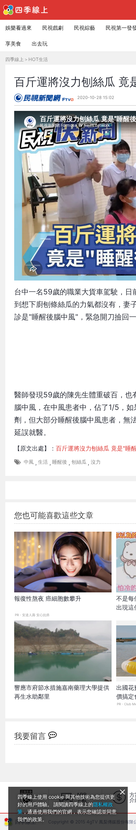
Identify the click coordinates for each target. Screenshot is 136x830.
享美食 (13, 43)
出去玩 (40, 43)
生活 (43, 462)
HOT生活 (38, 59)
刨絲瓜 (79, 462)
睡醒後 (59, 462)
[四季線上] (25, 10)
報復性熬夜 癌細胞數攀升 (47, 598)
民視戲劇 (52, 27)
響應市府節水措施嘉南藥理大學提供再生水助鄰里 (61, 692)
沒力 (96, 462)
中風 (29, 462)
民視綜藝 (84, 27)
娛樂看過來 (18, 27)
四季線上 (14, 59)
